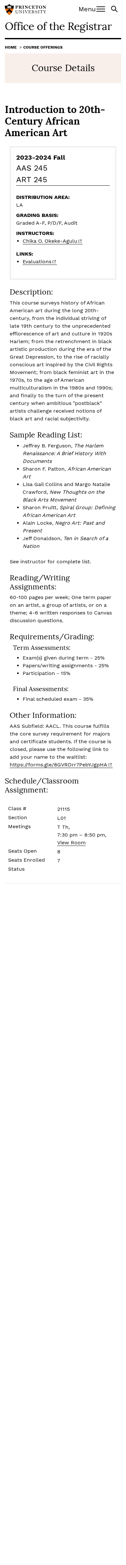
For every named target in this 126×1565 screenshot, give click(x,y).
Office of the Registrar (58, 26)
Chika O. (50, 241)
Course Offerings (43, 47)
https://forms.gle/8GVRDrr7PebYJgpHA (58, 765)
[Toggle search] (115, 8)
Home (11, 47)
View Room (71, 842)
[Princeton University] (25, 10)
